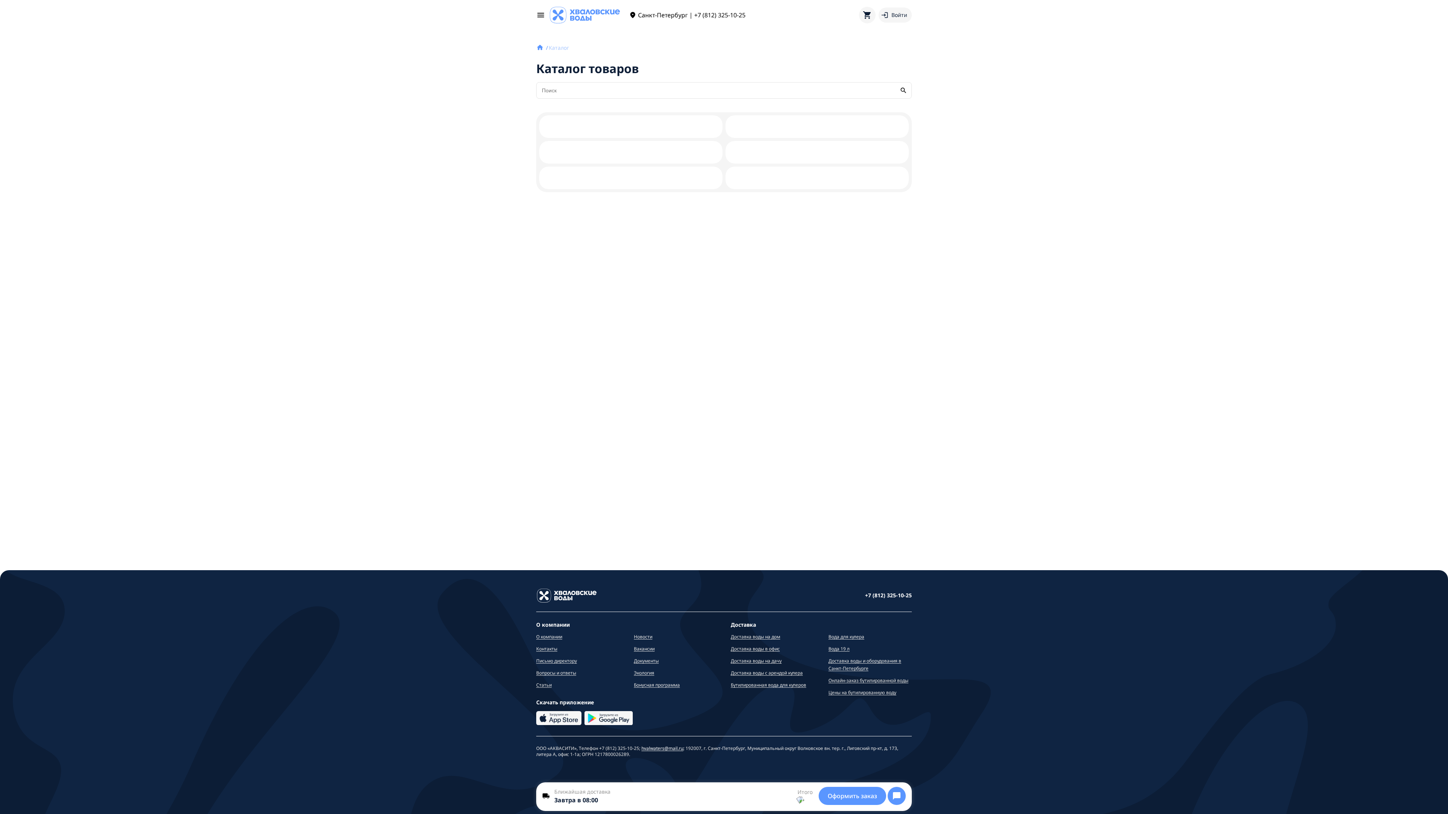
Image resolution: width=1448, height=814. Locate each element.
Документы (646, 661)
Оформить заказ (852, 796)
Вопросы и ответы (556, 673)
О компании (549, 636)
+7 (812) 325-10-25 (888, 595)
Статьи (544, 685)
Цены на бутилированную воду (862, 692)
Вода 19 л (839, 649)
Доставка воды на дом (755, 636)
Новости (643, 636)
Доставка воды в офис (755, 649)
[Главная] (540, 48)
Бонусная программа (657, 685)
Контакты (546, 649)
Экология (644, 673)
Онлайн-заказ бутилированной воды (868, 680)
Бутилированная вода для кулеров (768, 685)
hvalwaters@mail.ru (662, 748)
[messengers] (897, 796)
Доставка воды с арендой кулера (767, 673)
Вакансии (644, 649)
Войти (899, 14)
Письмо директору (556, 661)
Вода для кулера (846, 636)
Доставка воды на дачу (756, 661)
